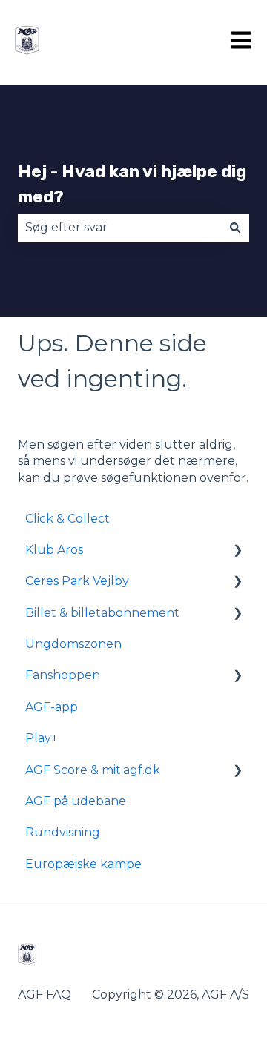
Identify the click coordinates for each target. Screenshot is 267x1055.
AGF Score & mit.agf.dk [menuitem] (92, 770)
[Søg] (235, 228)
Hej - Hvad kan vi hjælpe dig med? (132, 184)
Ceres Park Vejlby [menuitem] (77, 581)
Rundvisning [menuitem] (62, 832)
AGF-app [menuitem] (51, 707)
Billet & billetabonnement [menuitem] (102, 613)
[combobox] (119, 228)
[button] (237, 551)
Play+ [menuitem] (41, 738)
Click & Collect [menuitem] (67, 519)
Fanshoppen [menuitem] (62, 675)
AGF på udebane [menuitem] (75, 801)
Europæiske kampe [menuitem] (83, 864)
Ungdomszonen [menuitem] (73, 644)
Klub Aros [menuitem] (54, 550)
